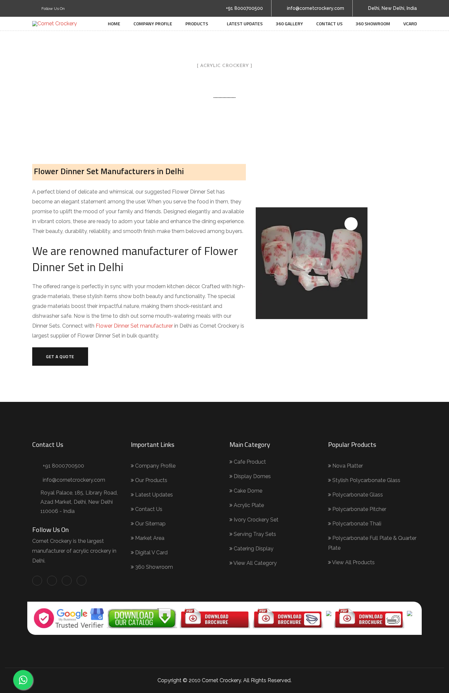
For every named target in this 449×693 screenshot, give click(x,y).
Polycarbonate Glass (357, 495)
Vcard (410, 23)
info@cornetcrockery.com (315, 8)
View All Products (353, 562)
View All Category (254, 563)
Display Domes (251, 476)
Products (196, 23)
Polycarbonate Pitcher (358, 509)
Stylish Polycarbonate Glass (365, 480)
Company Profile (152, 23)
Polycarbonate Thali (356, 523)
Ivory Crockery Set (255, 520)
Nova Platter (347, 466)
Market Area (149, 538)
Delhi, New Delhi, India (392, 8)
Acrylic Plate (248, 505)
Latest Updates (245, 23)
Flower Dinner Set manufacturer (135, 326)
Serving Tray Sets (254, 534)
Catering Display (252, 548)
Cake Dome (247, 491)
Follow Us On (52, 8)
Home (114, 23)
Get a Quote (60, 356)
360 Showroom (373, 23)
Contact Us (329, 23)
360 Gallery (289, 23)
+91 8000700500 (244, 8)
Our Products (150, 480)
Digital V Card (151, 552)
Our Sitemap (150, 523)
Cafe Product (249, 462)
